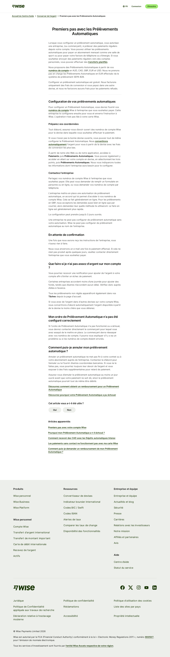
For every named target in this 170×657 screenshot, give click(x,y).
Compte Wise (21, 526)
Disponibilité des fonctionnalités (81, 531)
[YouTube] (146, 588)
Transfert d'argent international (31, 532)
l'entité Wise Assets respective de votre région (89, 645)
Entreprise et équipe (125, 495)
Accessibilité (70, 616)
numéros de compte (58, 70)
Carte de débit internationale (29, 544)
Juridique (18, 600)
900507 (149, 637)
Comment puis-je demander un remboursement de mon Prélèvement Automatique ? (83, 450)
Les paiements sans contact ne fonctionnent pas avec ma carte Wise (83, 443)
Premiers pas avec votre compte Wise (67, 427)
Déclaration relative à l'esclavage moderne (32, 618)
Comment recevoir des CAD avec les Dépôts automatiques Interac (81, 438)
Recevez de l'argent (24, 550)
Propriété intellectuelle (126, 616)
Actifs (16, 556)
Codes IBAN (70, 513)
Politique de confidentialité (78, 600)
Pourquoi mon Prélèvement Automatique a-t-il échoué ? (76, 432)
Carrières (119, 519)
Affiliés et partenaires (126, 537)
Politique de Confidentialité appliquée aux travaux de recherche (33, 608)
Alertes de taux (72, 519)
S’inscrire (151, 6)
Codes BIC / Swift (73, 507)
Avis (116, 543)
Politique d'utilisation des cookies (133, 600)
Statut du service (123, 567)
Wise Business (21, 501)
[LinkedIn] (154, 588)
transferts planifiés (97, 62)
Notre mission (122, 531)
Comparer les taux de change (80, 525)
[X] (130, 588)
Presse (117, 513)
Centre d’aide (121, 562)
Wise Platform (21, 507)
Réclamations (71, 606)
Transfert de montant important (31, 538)
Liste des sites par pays (127, 606)
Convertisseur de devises (77, 495)
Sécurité (118, 507)
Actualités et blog (124, 501)
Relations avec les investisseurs (132, 525)
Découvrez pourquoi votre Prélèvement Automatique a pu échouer (82, 395)
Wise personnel (22, 495)
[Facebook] (122, 588)
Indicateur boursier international (81, 501)
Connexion (136, 6)
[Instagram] (139, 588)
